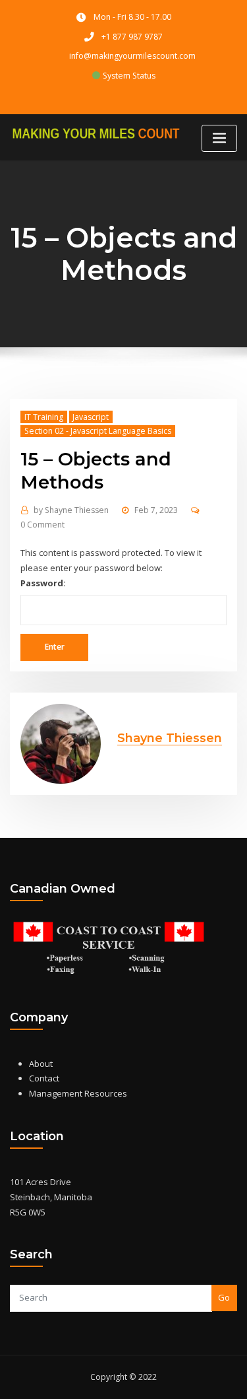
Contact (44, 1078)
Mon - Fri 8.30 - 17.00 (132, 16)
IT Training (43, 417)
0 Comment (42, 524)
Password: (43, 583)
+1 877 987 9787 (132, 36)
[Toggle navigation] (219, 138)
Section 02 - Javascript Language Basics (97, 430)
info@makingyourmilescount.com (132, 55)
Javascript (90, 417)
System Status (128, 75)
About (41, 1064)
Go (224, 1297)
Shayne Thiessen (71, 510)
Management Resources (78, 1093)
